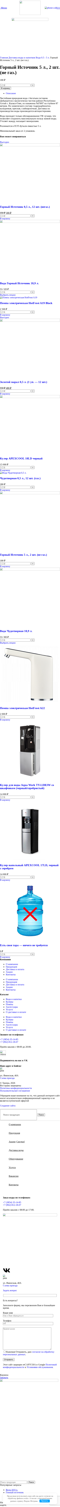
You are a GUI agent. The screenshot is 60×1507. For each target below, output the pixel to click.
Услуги (9, 1009)
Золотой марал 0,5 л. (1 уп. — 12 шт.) (23, 381)
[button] (5, 218)
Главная (4, 57)
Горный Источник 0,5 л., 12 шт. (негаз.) (25, 206)
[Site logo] (30, 14)
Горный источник (15, 1492)
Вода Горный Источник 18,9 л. (19, 283)
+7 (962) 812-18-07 (9, 1042)
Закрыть (4, 1377)
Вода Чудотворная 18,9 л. (16, 631)
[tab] (33, 93)
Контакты (11, 974)
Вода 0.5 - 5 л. (43, 57)
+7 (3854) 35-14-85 (9, 1039)
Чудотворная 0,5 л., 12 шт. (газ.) (20, 478)
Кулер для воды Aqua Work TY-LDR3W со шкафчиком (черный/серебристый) (27, 786)
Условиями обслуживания (40, 1367)
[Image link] (51, 8)
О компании (12, 964)
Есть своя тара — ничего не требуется (24, 945)
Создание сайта (7, 1105)
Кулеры (9, 1002)
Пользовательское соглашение (15, 1091)
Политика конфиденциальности (16, 1088)
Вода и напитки (14, 999)
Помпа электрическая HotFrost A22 (22, 708)
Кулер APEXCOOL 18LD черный (21, 458)
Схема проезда (7, 1078)
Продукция (11, 967)
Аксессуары (12, 1007)
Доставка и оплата (15, 969)
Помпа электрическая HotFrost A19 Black (26, 303)
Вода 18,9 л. (12, 1490)
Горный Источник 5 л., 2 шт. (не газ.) (23, 554)
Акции (9, 972)
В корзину (5, 88)
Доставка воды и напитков (22, 57)
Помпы (9, 1004)
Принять (44, 1501)
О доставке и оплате (16, 1012)
